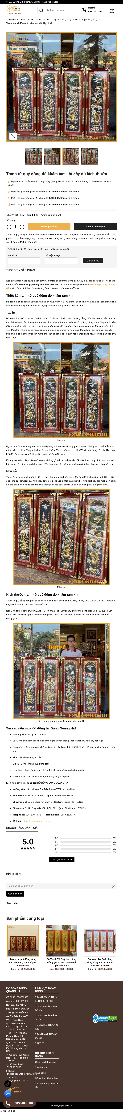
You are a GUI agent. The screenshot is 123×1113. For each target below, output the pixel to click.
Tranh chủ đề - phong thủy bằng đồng (54, 19)
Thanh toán (41, 1067)
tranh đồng (56, 234)
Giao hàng (40, 1073)
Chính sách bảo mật (45, 1062)
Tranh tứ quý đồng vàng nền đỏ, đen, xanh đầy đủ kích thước (23, 962)
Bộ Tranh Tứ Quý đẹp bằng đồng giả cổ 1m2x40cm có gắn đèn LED (62, 962)
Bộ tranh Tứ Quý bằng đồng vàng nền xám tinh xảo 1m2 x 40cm (100, 962)
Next (113, 90)
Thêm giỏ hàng (49, 226)
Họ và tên (13, 255)
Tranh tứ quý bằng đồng (86, 19)
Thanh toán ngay (95, 226)
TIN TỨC (39, 1043)
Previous (9, 90)
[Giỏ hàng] (112, 8)
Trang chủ (11, 19)
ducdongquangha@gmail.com (22, 1073)
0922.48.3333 (14, 1067)
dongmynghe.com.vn (17, 1080)
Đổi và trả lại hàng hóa (46, 1078)
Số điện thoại (53, 255)
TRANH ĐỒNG (26, 19)
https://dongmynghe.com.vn (37, 821)
